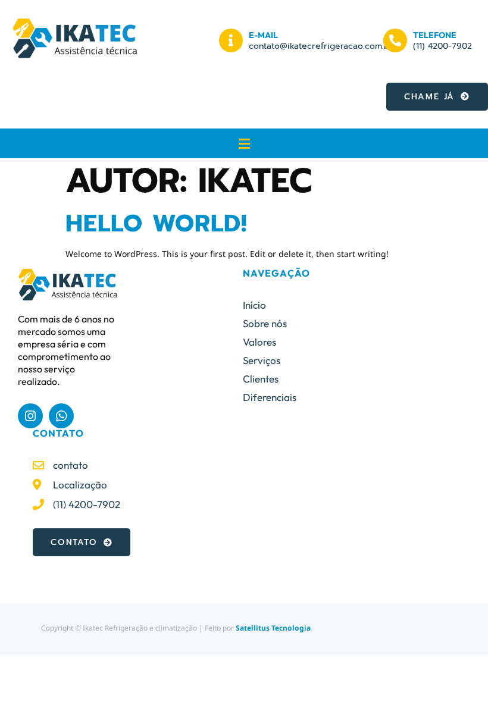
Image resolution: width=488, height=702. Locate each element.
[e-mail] (231, 40)
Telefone (434, 35)
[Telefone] (395, 40)
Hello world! (156, 223)
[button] (244, 143)
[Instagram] (30, 415)
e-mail (263, 35)
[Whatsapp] (61, 415)
